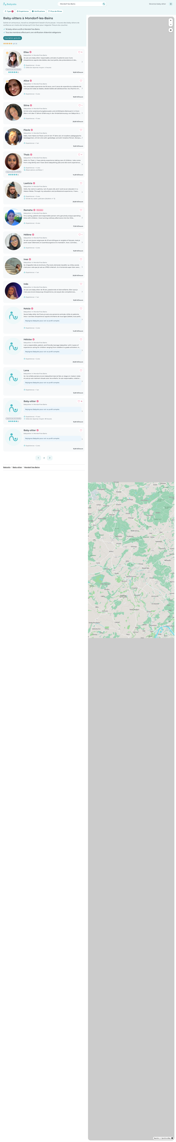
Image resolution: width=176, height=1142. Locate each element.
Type (10, 11)
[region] (131, 578)
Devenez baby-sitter (157, 4)
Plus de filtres (56, 11)
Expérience (24, 11)
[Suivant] (50, 458)
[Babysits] (9, 4)
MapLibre (156, 1138)
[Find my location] (171, 30)
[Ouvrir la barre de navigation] (171, 4)
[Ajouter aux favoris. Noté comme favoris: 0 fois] (81, 80)
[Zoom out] (171, 24)
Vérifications (39, 11)
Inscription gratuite (13, 38)
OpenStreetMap (165, 1138)
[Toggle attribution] (172, 1138)
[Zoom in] (171, 20)
